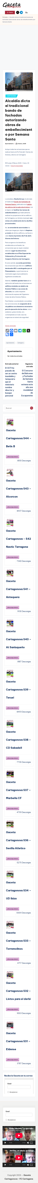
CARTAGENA (11, 96)
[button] (10, 12)
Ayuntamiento (10, 343)
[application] (19, 1135)
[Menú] (26, 12)
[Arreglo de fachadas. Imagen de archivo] (19, 190)
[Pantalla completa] (31, 1143)
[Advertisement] (19, 45)
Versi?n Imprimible (17, 166)
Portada (5, 17)
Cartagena (21, 343)
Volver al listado (10, 326)
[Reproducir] (5, 1143)
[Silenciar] (28, 1143)
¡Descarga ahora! (12, 457)
